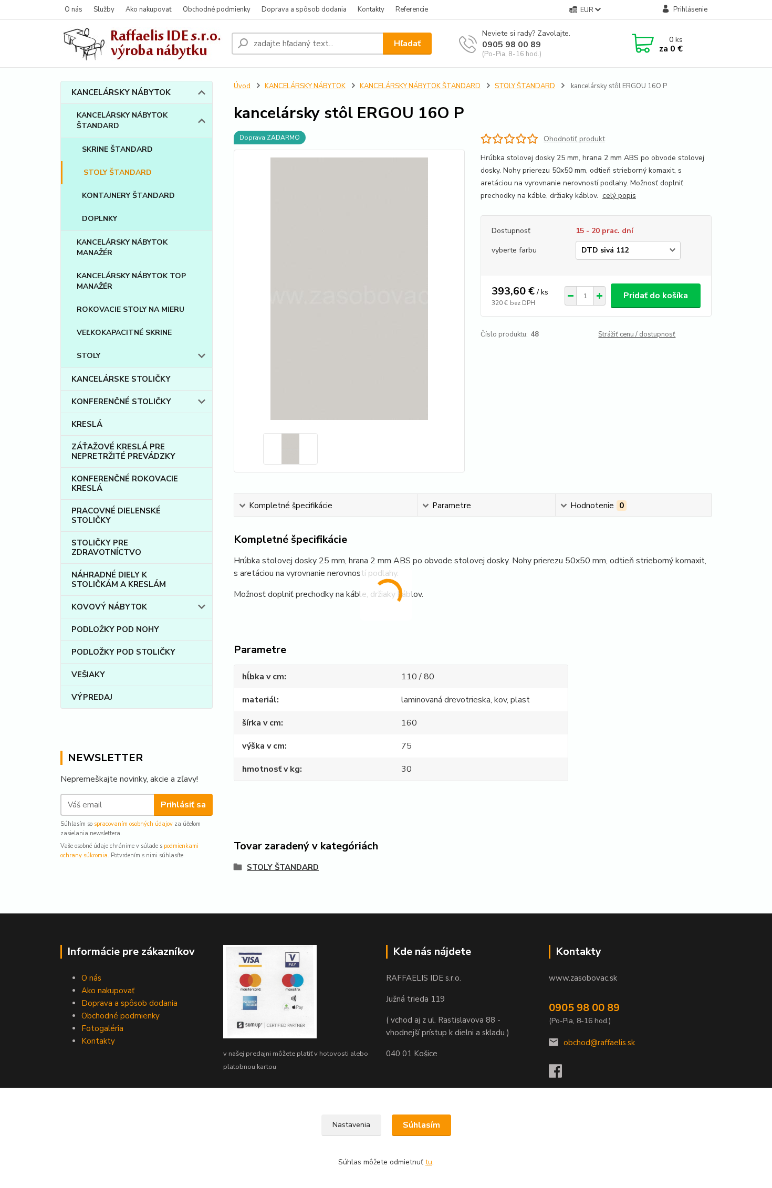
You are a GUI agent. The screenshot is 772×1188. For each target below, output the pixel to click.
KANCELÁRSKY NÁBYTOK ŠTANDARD (122, 120)
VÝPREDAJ (91, 697)
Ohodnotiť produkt (574, 139)
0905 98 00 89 (511, 44)
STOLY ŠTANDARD (118, 172)
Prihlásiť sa (183, 805)
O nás (73, 9)
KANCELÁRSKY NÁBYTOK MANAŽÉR (122, 247)
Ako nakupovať (149, 9)
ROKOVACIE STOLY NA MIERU (130, 309)
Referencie (411, 9)
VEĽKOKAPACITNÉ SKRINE (124, 333)
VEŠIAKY (88, 674)
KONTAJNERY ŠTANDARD (128, 196)
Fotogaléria (102, 1028)
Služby (103, 9)
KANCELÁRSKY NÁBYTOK (121, 92)
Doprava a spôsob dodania (304, 9)
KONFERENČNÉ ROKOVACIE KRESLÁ (124, 483)
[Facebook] (560, 1074)
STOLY (88, 356)
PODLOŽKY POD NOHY (115, 629)
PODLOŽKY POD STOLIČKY (123, 652)
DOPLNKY (99, 219)
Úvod (242, 86)
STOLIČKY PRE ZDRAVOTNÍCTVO (106, 548)
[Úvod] (141, 43)
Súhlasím (421, 1125)
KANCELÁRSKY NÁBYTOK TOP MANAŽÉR (131, 281)
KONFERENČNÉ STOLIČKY (121, 401)
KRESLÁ (86, 424)
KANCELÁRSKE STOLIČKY (121, 379)
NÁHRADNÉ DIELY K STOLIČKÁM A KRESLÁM (118, 580)
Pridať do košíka (655, 295)
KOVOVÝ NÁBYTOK (109, 607)
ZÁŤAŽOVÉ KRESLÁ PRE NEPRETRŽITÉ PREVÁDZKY (123, 451)
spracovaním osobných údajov (133, 824)
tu (428, 1162)
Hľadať (407, 43)
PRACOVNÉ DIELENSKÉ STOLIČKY (116, 515)
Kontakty (371, 9)
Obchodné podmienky (217, 9)
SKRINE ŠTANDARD (117, 149)
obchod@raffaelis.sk (599, 1042)
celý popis (619, 196)
